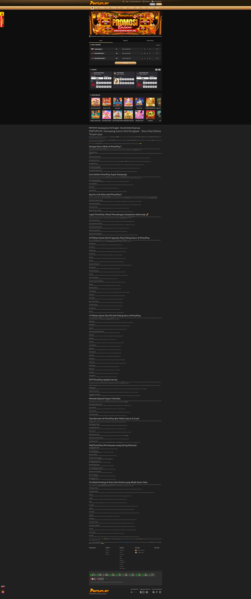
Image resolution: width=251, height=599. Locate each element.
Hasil (100, 40)
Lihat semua (125, 63)
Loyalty (107, 552)
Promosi (157, 7)
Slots (108, 7)
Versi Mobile (147, 1)
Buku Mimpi (150, 40)
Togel (96, 7)
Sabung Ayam (150, 7)
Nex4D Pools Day (99, 53)
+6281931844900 (141, 550)
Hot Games (102, 7)
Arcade (137, 7)
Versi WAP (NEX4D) (157, 1)
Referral (107, 554)
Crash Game (131, 7)
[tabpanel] (125, 23)
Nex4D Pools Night (100, 58)
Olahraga (125, 7)
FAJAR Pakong (98, 49)
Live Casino (113, 7)
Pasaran (125, 40)
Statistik (158, 45)
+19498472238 (140, 552)
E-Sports (144, 7)
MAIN (96, 102)
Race (119, 7)
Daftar (159, 4)
